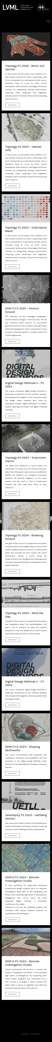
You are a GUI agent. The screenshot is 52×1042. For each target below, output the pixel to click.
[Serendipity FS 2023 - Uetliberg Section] (26, 796)
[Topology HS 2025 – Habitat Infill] (26, 127)
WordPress (35, 1034)
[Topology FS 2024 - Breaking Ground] (26, 516)
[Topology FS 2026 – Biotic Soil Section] (26, 46)
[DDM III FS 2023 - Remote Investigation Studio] (26, 858)
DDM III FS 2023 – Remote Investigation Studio (22, 879)
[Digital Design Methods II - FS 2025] (26, 364)
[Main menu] (48, 21)
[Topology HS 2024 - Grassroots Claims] (26, 438)
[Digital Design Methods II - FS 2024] (26, 662)
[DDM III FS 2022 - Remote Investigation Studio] (26, 942)
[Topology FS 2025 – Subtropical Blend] (26, 208)
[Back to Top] (42, 1032)
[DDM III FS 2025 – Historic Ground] (26, 289)
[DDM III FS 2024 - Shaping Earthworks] (26, 727)
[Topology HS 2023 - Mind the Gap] (26, 594)
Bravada (24, 1034)
